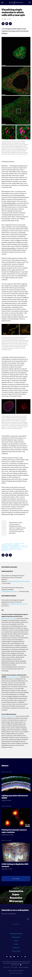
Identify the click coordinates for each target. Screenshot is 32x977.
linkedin (6, 956)
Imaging (19, 549)
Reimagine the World (16, 933)
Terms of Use (6, 967)
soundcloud (25, 956)
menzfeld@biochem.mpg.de (10, 591)
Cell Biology (23, 547)
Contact (16, 944)
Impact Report (16, 937)
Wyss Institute (16, 2)
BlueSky (6, 23)
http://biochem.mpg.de (13, 677)
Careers (16, 940)
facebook (21, 956)
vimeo (17, 956)
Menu (2, 2)
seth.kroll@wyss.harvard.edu (16, 604)
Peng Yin (24, 545)
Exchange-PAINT (19, 543)
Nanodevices (6, 550)
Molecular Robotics (9, 549)
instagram (10, 956)
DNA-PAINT (12, 203)
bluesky (14, 956)
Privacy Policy (14, 967)
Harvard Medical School (10, 544)
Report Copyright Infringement (16, 970)
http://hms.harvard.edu (9, 716)
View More (16, 878)
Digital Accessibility (23, 967)
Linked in (3, 23)
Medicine (5, 548)
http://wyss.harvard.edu (9, 618)
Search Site (29, 2)
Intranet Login (16, 951)
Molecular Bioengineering (11, 545)
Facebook (10, 23)
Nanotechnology (14, 548)
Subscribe (16, 924)
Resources (16, 947)
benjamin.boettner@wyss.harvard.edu (18, 581)
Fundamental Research (9, 547)
